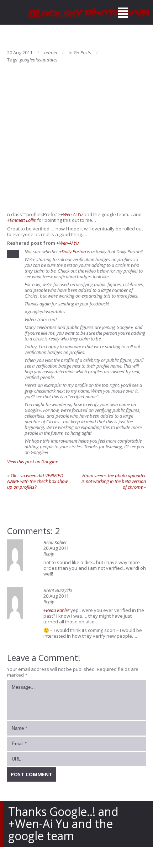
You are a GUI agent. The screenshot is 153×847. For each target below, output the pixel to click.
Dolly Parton (74, 251)
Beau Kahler (55, 542)
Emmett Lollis (23, 220)
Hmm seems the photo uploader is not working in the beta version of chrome (113, 481)
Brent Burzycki (57, 590)
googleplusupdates (39, 59)
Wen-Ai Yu (73, 214)
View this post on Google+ (32, 461)
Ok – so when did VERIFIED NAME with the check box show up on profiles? (37, 481)
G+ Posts (82, 52)
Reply (48, 553)
